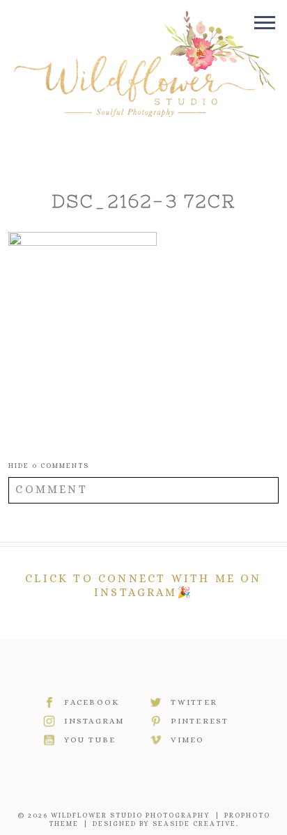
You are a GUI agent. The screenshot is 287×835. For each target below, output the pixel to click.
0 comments (48, 465)
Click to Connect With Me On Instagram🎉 (143, 585)
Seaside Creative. (196, 823)
